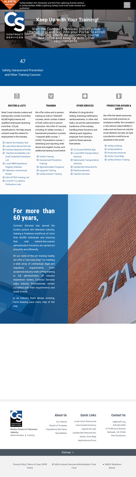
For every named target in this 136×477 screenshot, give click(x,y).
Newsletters (61, 433)
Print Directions (118, 435)
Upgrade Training (47, 170)
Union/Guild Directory (86, 425)
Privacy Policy (19, 464)
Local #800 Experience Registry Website (16, 165)
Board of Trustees (58, 425)
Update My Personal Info (85, 167)
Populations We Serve (56, 429)
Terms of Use (33, 464)
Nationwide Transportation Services (86, 162)
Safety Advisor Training (50, 174)
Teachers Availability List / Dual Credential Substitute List (18, 156)
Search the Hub (89, 429)
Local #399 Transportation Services (86, 155)
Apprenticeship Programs (51, 167)
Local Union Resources (85, 421)
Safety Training (46, 156)
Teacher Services (81, 174)
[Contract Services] (15, 25)
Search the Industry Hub (16, 142)
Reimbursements (81, 170)
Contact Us (118, 415)
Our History (61, 421)
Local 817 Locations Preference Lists (15, 183)
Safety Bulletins (114, 149)
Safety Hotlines (114, 146)
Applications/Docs (87, 440)
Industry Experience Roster (18, 149)
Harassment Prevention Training (50, 162)
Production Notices (116, 153)
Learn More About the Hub (18, 146)
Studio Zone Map (115, 156)
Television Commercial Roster (16, 172)
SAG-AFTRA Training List (17, 177)
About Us (61, 415)
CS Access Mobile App (84, 149)
